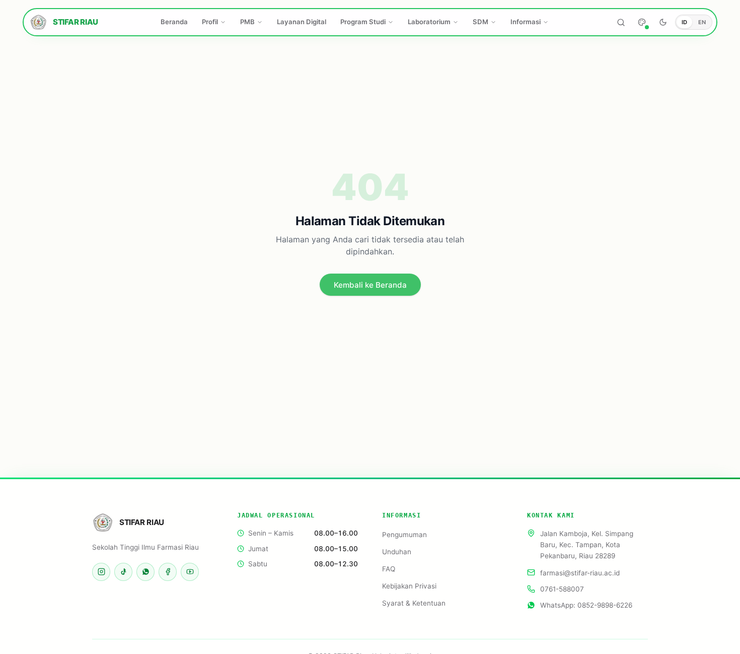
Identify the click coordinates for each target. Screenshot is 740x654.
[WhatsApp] (145, 572)
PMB (247, 22)
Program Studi (363, 22)
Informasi (525, 22)
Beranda (174, 22)
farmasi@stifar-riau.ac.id (580, 572)
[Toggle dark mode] (663, 22)
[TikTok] (123, 572)
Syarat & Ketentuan (414, 603)
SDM (480, 22)
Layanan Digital (301, 22)
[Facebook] (168, 572)
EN (702, 22)
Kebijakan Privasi (409, 586)
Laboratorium (429, 22)
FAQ (388, 569)
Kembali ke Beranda (370, 285)
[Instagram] (101, 572)
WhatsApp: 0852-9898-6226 (586, 605)
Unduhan (396, 552)
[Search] (621, 22)
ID (684, 22)
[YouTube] (190, 572)
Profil (210, 22)
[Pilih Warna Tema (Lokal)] (642, 22)
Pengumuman (404, 535)
